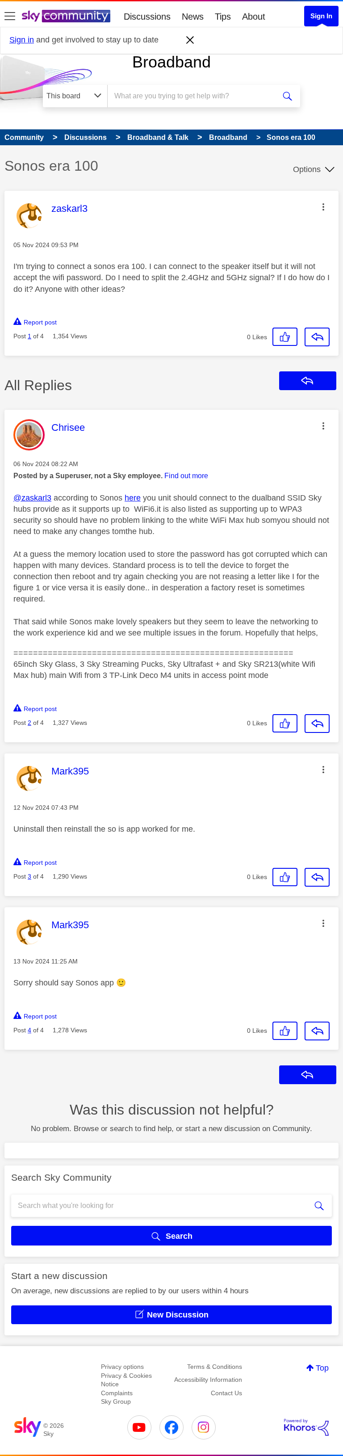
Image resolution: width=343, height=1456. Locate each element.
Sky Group (116, 1401)
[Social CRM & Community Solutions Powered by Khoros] (306, 1427)
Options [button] (307, 169)
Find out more (186, 476)
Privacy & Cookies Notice (126, 1380)
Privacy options (122, 1366)
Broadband (171, 62)
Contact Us (226, 1393)
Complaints (117, 1393)
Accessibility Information (208, 1379)
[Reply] (317, 337)
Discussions (147, 16)
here (133, 497)
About (253, 16)
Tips (223, 16)
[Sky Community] (66, 16)
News (193, 16)
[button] (323, 207)
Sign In (321, 16)
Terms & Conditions (214, 1366)
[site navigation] (9, 16)
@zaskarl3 (32, 497)
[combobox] (194, 96)
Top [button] (322, 1367)
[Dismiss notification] (190, 40)
